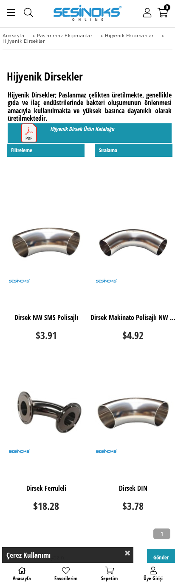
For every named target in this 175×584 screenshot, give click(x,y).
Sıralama (108, 150)
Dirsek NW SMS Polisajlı (46, 318)
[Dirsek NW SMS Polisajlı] (46, 242)
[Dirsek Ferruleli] (46, 413)
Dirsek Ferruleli (46, 488)
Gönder (161, 557)
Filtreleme (21, 150)
